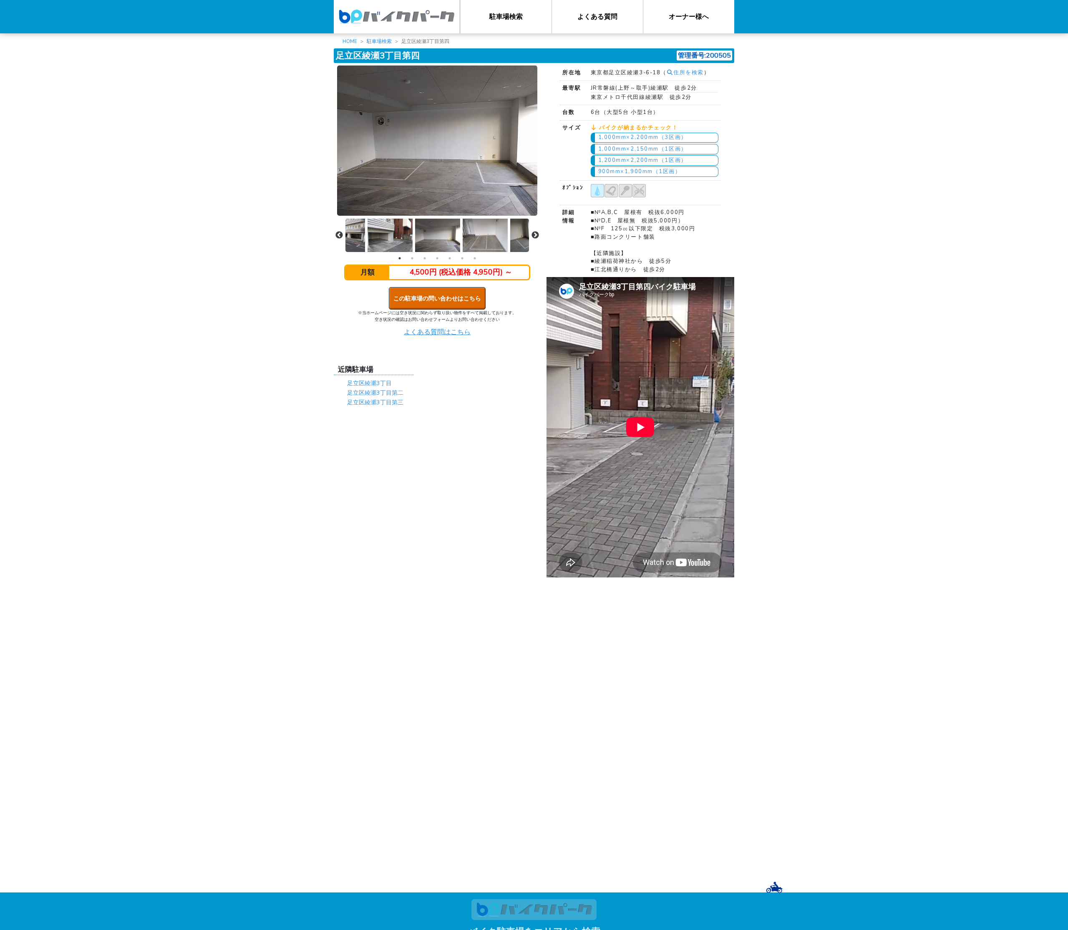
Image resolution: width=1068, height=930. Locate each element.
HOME (350, 41)
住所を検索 (688, 72)
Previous (339, 235)
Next (535, 235)
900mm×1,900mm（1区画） (639, 171)
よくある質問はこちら (437, 332)
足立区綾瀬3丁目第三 (375, 402)
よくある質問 (597, 16)
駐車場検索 (506, 16)
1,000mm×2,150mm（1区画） (642, 149)
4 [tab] (437, 258)
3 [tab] (425, 258)
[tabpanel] (437, 235)
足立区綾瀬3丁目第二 (375, 392)
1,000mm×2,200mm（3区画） (642, 137)
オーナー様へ (689, 16)
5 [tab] (450, 258)
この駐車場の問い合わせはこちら (437, 298)
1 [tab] (399, 258)
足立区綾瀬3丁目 (369, 383)
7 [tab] (475, 258)
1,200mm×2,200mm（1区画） (642, 160)
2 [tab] (412, 258)
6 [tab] (462, 258)
